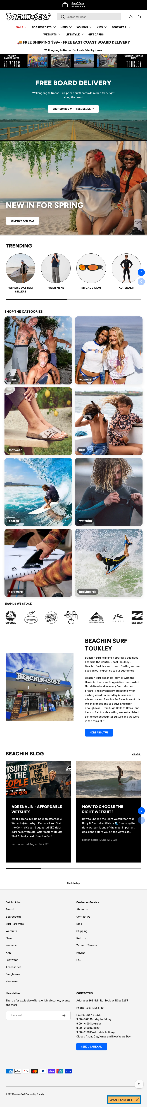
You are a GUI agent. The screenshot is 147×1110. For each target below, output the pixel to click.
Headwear (12, 981)
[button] (139, 17)
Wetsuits (11, 931)
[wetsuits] (109, 492)
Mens (9, 938)
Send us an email (91, 1046)
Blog (79, 923)
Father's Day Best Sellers (21, 289)
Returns (81, 938)
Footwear (12, 959)
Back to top (73, 883)
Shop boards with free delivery (73, 108)
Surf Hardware (15, 923)
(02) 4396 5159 (94, 1007)
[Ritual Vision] (91, 268)
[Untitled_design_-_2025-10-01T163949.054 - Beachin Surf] (13, 617)
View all (136, 753)
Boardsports (14, 916)
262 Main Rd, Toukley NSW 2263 (108, 1000)
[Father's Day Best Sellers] (20, 268)
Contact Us (83, 916)
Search (10, 909)
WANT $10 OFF (121, 1100)
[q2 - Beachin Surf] (120, 617)
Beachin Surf (19, 1094)
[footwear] (38, 421)
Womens (11, 945)
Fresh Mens (56, 287)
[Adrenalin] (126, 268)
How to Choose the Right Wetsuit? (102, 809)
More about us (99, 732)
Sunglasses (13, 974)
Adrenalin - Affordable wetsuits (36, 809)
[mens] (38, 350)
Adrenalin (126, 287)
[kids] (109, 421)
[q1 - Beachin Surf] (100, 617)
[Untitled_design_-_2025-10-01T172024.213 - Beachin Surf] (33, 617)
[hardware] (38, 563)
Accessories (13, 967)
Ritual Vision (91, 287)
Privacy (81, 952)
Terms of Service (87, 945)
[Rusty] (80, 617)
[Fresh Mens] (55, 268)
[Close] (137, 1099)
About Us (82, 909)
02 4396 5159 (78, 6)
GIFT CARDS (96, 34)
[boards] (38, 492)
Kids (8, 952)
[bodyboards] (109, 563)
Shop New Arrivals (22, 220)
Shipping (81, 931)
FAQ (78, 959)
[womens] (109, 350)
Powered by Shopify (34, 1094)
